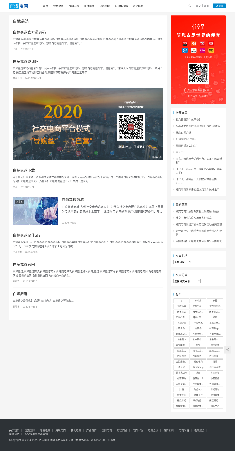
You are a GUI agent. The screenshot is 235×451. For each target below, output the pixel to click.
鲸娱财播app (199, 400)
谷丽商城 (215, 372)
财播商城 (215, 389)
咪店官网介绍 (183, 132)
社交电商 (138, 5)
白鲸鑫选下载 (24, 170)
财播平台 (198, 395)
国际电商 (107, 430)
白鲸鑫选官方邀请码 (29, 32)
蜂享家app (198, 367)
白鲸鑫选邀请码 (26, 61)
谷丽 (198, 372)
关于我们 (14, 430)
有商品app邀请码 (182, 334)
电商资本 (17, 252)
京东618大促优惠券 (199, 306)
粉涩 (215, 361)
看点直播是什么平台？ (188, 119)
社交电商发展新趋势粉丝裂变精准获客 (197, 211)
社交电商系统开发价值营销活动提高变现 (199, 224)
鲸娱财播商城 (216, 400)
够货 (215, 317)
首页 (45, 5)
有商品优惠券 (199, 334)
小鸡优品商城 (216, 323)
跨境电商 (60, 430)
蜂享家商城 (214, 367)
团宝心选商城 (199, 311)
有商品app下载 (216, 328)
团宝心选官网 (182, 317)
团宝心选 (181, 311)
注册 (206, 5)
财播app (198, 389)
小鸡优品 (198, 323)
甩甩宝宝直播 (216, 350)
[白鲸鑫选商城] (35, 211)
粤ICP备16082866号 (103, 439)
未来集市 (181, 339)
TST (181, 300)
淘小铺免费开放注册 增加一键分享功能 (198, 125)
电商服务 (199, 430)
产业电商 (91, 430)
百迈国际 (30, 430)
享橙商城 (181, 306)
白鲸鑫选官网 (24, 264)
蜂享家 (181, 367)
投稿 (220, 5)
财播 (181, 389)
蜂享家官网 (181, 372)
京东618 (180, 152)
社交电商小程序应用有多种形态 (194, 217)
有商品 (198, 328)
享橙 (215, 300)
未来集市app (199, 339)
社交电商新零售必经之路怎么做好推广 (197, 189)
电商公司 (17, 78)
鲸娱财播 (181, 400)
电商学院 (105, 5)
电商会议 (153, 430)
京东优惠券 (214, 306)
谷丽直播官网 (182, 384)
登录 (198, 5)
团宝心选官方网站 (216, 311)
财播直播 (215, 395)
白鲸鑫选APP (199, 356)
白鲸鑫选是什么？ (27, 235)
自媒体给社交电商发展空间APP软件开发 (199, 241)
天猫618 (182, 323)
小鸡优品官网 (182, 328)
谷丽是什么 (198, 378)
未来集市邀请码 (182, 345)
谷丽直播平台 (199, 384)
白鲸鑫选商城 (73, 200)
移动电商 (74, 5)
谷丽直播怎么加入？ (187, 145)
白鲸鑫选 (20, 294)
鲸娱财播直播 (199, 406)
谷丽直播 (215, 378)
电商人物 (138, 430)
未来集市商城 (216, 339)
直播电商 (89, 5)
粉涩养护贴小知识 (186, 139)
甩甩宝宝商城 (199, 350)
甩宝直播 (215, 345)
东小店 (198, 300)
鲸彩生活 (215, 406)
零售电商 (58, 5)
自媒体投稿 (121, 5)
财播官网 (181, 395)
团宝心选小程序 (199, 317)
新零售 (19, 201)
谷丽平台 (181, 378)
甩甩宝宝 (181, 350)
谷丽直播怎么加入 (216, 384)
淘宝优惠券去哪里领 (36, 434)
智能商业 (122, 430)
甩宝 (198, 345)
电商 (15, 49)
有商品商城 (214, 334)
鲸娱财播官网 (182, 406)
